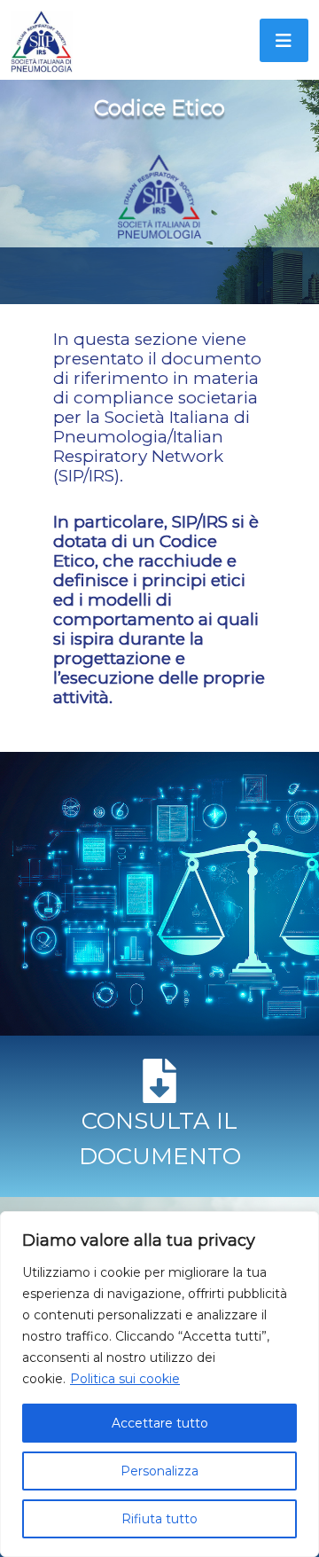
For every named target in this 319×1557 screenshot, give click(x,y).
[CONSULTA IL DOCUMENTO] (159, 1081)
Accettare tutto (160, 1423)
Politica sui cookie (125, 1379)
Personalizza (159, 1471)
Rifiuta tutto (159, 1519)
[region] (159, 1384)
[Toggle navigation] (284, 40)
